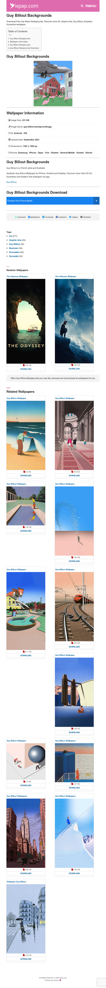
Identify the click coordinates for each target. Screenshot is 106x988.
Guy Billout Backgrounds (20, 38)
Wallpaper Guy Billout (16, 881)
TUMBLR (74, 217)
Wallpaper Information (19, 41)
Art (11, 235)
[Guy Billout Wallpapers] (74, 762)
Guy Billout (11, 181)
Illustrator (14, 248)
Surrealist (14, 256)
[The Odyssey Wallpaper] (25, 321)
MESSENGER (35, 217)
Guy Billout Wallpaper (16, 398)
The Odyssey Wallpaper (17, 276)
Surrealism (14, 252)
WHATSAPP (21, 217)
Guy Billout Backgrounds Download (24, 48)
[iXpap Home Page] (24, 5)
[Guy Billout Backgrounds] (53, 83)
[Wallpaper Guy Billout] (25, 918)
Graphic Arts (15, 240)
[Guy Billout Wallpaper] (25, 435)
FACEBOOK (62, 217)
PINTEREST (87, 217)
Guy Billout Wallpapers (65, 740)
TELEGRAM (49, 217)
